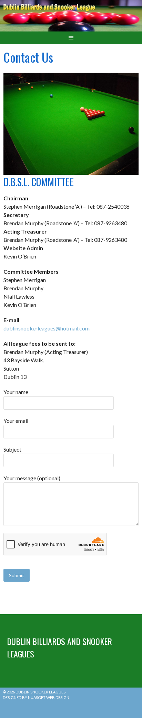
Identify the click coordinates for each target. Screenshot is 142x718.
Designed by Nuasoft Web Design (36, 697)
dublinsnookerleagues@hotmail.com (46, 328)
